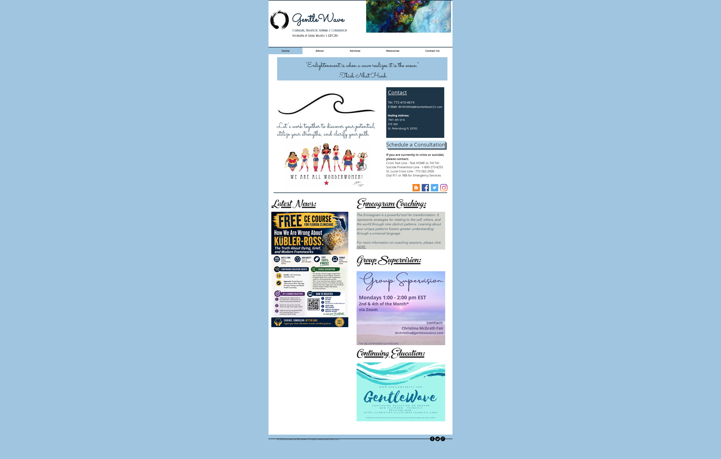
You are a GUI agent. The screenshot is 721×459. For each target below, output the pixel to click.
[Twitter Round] (437, 438)
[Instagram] (443, 187)
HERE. (361, 247)
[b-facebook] (432, 438)
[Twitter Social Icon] (434, 187)
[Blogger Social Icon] (416, 187)
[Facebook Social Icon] (425, 187)
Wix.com (334, 439)
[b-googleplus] (442, 438)
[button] (408, 16)
